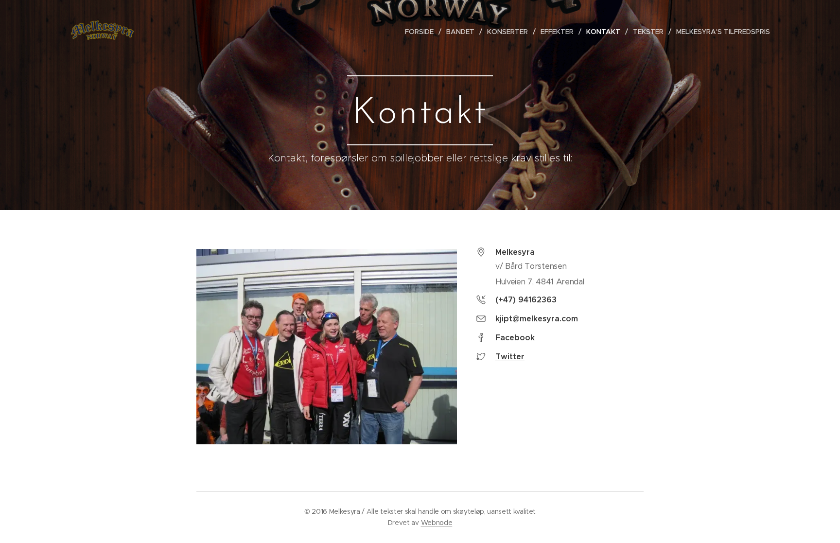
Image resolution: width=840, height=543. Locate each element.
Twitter (510, 356)
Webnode (437, 522)
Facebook (515, 338)
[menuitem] (421, 31)
